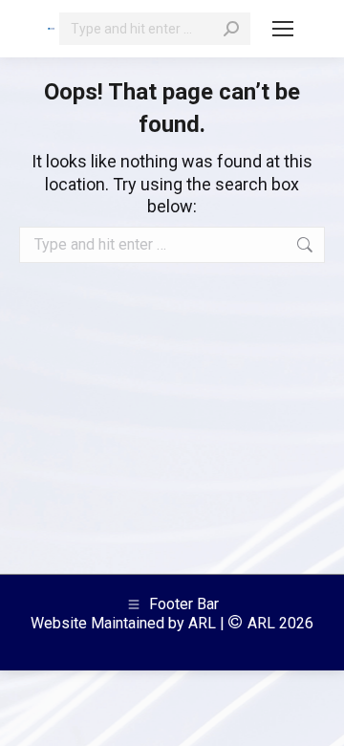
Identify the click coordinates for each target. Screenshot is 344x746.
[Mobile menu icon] (282, 28)
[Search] (231, 28)
